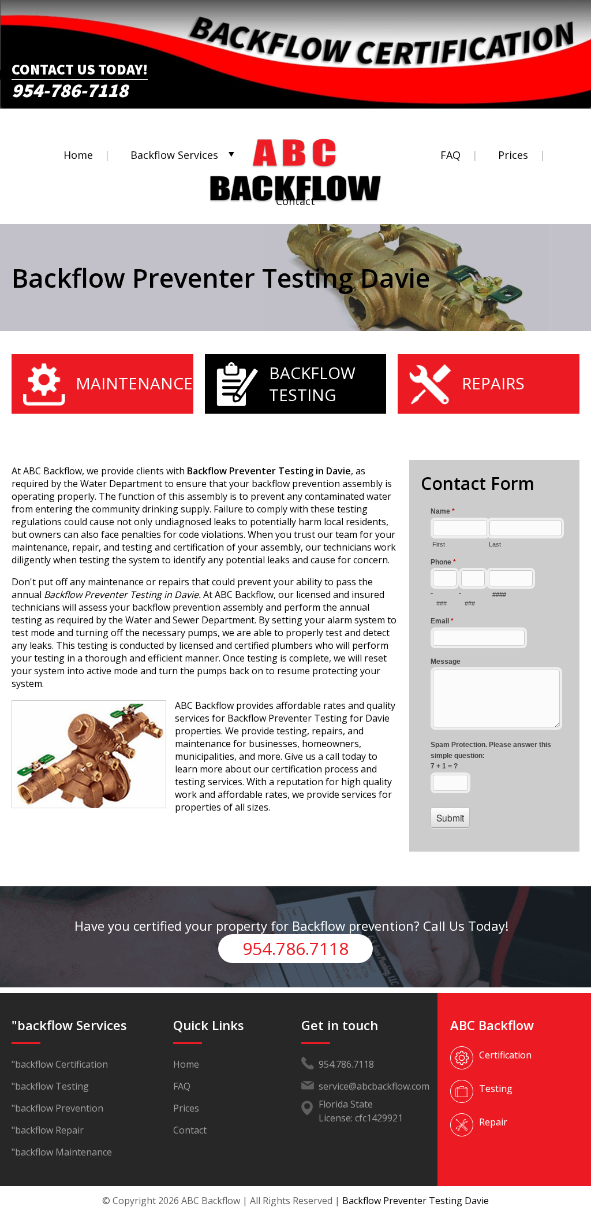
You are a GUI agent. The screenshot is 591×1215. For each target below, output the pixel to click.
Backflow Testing (312, 384)
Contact (295, 201)
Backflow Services (174, 155)
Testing (496, 1088)
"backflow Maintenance (62, 1152)
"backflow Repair (48, 1130)
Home (78, 155)
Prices (513, 155)
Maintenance (134, 383)
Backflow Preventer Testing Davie (415, 1200)
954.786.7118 (295, 948)
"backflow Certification (60, 1064)
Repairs (493, 383)
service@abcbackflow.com (374, 1086)
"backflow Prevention (57, 1108)
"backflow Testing (50, 1086)
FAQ (450, 155)
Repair (493, 1122)
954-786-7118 (70, 87)
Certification (505, 1055)
